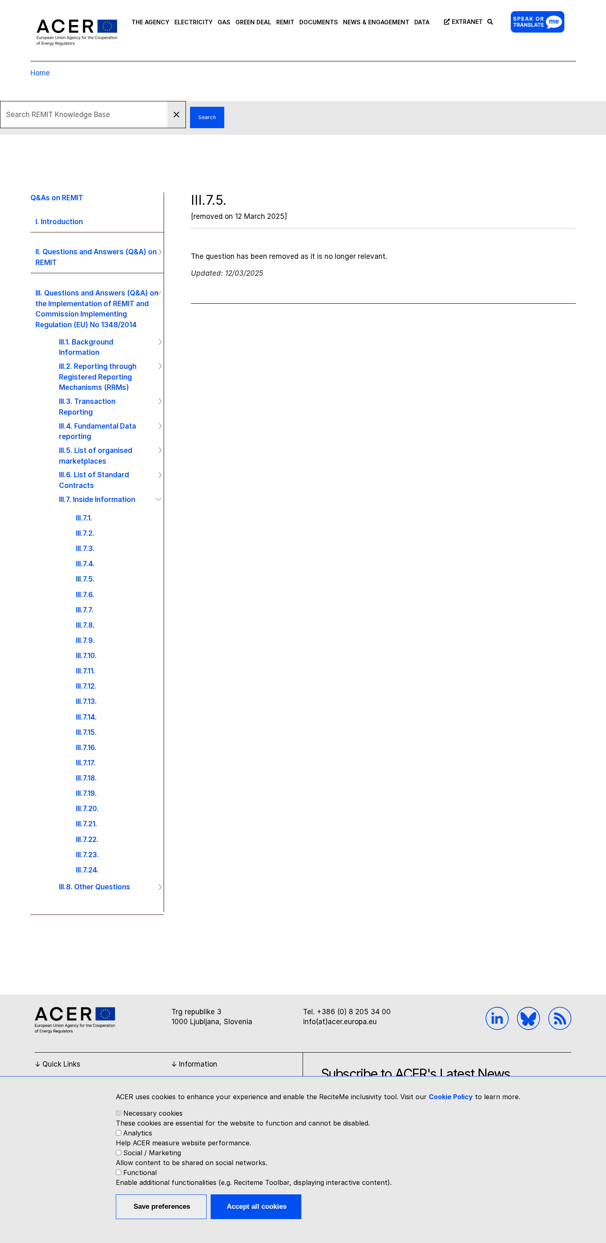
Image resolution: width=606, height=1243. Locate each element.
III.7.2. (85, 533)
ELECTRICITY (193, 22)
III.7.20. (87, 808)
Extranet (467, 21)
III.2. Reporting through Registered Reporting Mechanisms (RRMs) (97, 377)
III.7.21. (86, 823)
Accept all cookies (257, 1206)
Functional (140, 1172)
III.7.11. (85, 670)
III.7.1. (84, 518)
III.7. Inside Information (97, 499)
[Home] (77, 32)
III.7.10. (86, 655)
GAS (224, 22)
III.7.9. (85, 640)
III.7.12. (86, 686)
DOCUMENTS (318, 22)
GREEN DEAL (253, 22)
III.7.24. (87, 869)
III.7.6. (85, 594)
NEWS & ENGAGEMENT (376, 22)
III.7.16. (86, 747)
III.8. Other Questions (94, 886)
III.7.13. (86, 701)
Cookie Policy (451, 1097)
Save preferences (162, 1206)
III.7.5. (85, 579)
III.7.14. (86, 717)
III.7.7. (85, 609)
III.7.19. (86, 793)
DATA (422, 22)
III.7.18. (86, 778)
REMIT (285, 22)
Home (40, 73)
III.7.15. (86, 732)
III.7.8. (85, 625)
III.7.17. (86, 762)
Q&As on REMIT (57, 197)
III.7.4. (85, 563)
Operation (157, 251)
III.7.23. (87, 854)
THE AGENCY (150, 22)
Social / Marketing (152, 1153)
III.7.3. (85, 548)
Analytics (137, 1133)
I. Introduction (59, 221)
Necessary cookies (153, 1113)
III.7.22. (87, 839)
